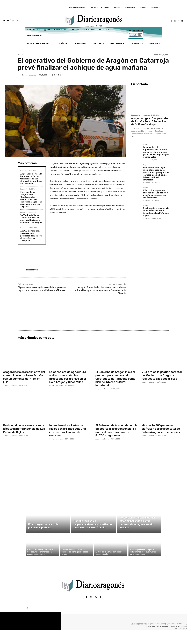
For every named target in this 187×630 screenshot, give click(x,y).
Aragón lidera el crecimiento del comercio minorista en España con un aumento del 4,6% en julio (24, 377)
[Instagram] (171, 21)
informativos (30, 75)
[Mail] (175, 21)
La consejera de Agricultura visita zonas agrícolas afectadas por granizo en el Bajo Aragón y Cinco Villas (156, 152)
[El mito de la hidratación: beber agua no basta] (110, 545)
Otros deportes (136, 115)
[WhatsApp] (160, 74)
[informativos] (20, 75)
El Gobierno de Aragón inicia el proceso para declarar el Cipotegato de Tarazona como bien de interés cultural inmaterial (156, 173)
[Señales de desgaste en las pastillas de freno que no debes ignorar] (76, 545)
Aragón (21, 54)
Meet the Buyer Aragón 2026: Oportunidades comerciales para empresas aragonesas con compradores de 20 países (31, 199)
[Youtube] (182, 21)
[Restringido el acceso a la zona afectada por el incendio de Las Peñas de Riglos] (136, 210)
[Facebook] (168, 21)
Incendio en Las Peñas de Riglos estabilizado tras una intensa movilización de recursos (67, 430)
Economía (23, 189)
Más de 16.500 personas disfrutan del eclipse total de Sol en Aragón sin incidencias (161, 429)
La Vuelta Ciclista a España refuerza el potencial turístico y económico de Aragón (31, 219)
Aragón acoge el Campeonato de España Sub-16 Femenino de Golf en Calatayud (149, 121)
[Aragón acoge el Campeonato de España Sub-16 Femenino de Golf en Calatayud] (150, 100)
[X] (178, 21)
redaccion (146, 115)
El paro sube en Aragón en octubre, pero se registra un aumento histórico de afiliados (42, 289)
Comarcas (23, 171)
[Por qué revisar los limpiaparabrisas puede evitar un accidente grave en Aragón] (93, 518)
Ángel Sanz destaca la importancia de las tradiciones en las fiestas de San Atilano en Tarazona (31, 178)
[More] (166, 74)
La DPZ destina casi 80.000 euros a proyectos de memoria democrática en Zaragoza (31, 235)
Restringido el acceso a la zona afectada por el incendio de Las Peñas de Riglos (156, 212)
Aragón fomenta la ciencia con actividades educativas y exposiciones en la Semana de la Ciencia (100, 290)
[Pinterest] (154, 74)
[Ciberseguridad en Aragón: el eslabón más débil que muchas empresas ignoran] (145, 545)
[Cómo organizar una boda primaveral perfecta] (48, 518)
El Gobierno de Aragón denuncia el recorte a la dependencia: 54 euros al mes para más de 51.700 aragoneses (116, 430)
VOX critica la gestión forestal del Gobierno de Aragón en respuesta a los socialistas (155, 194)
